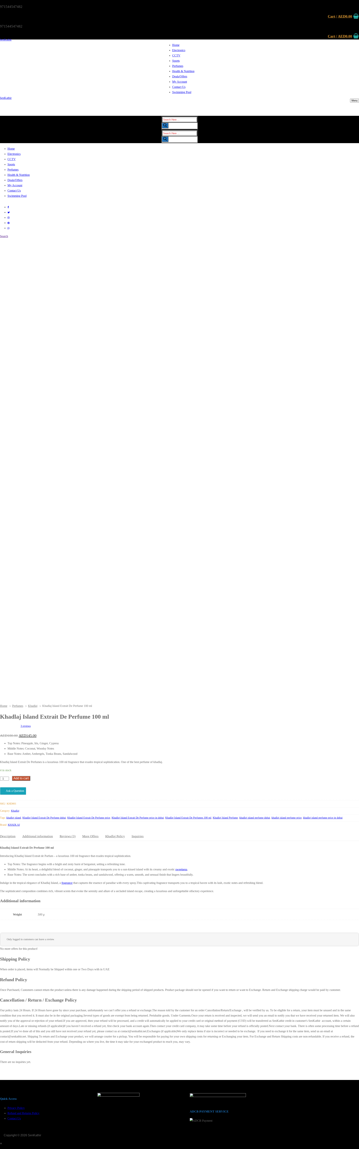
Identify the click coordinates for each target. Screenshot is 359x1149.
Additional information (37, 836)
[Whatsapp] (8, 228)
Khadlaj (32, 705)
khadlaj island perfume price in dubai (323, 817)
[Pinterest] (8, 223)
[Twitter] (8, 212)
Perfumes (17, 705)
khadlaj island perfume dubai (254, 817)
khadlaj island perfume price (286, 817)
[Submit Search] (165, 125)
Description (8, 836)
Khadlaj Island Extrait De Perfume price (88, 817)
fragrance (67, 882)
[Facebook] (8, 207)
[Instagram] (8, 217)
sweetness (181, 869)
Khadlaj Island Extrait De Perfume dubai (44, 817)
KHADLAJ (14, 824)
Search (4, 236)
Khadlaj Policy (115, 836)
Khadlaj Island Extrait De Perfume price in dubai (138, 817)
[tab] (8, 836)
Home (3, 705)
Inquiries (138, 836)
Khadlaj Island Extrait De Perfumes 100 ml (188, 817)
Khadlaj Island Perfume (225, 817)
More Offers (90, 836)
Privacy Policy (16, 1108)
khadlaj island (13, 817)
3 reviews (26, 726)
